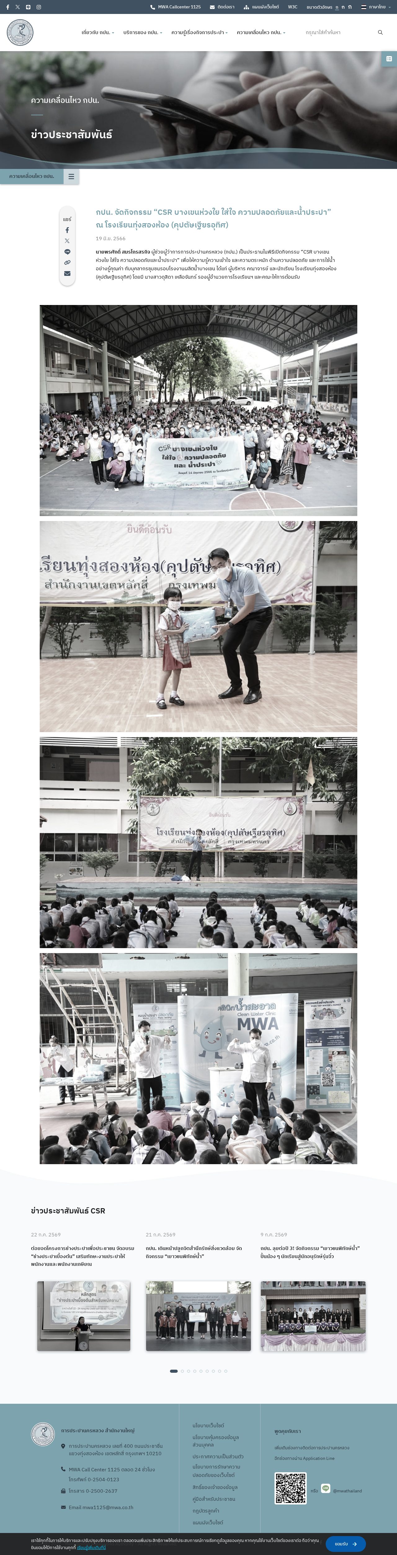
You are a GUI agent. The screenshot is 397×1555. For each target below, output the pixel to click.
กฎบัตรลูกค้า (206, 1511)
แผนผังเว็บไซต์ (265, 7)
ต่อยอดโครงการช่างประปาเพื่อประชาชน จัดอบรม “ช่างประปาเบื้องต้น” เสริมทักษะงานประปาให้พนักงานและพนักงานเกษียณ (82, 1257)
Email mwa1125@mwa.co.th (101, 1508)
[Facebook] (7, 7)
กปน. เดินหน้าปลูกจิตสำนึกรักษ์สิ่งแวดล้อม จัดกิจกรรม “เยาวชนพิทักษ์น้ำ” (194, 1253)
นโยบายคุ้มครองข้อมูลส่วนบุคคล (216, 1441)
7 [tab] (213, 1371)
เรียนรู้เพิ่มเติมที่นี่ (91, 1547)
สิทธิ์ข (198, 1487)
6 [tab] (207, 1371)
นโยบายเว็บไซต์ (208, 1426)
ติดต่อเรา (226, 7)
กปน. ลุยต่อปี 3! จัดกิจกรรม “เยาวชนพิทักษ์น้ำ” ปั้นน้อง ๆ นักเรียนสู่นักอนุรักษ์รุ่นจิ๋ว (310, 1253)
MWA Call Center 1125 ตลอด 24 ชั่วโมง (112, 1470)
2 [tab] (182, 1371)
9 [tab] (225, 1371)
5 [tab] (201, 1371)
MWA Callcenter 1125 (179, 7)
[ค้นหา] (380, 33)
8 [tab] (219, 1371)
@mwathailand (347, 1491)
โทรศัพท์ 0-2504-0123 (94, 1480)
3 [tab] (188, 1371)
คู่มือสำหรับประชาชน (214, 1499)
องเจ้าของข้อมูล (221, 1487)
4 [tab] (194, 1371)
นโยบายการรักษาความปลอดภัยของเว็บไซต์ (216, 1471)
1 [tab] (174, 1371)
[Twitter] (18, 7)
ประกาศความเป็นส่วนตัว (218, 1457)
